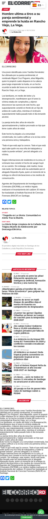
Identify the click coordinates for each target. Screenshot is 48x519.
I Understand (26, 517)
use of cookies (43, 515)
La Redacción (16, 32)
